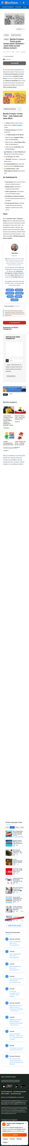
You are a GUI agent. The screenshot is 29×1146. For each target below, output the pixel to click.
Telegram (5, 1142)
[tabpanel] (14, 876)
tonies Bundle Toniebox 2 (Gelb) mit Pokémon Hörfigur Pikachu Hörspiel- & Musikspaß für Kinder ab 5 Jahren (8, 420)
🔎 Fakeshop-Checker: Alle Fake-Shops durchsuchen (16, 1049)
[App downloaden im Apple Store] (7, 1086)
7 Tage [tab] (21, 827)
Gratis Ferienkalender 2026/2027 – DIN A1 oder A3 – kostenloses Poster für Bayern (16, 1036)
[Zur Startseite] (11, 3)
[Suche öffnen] (20, 2)
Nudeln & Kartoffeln (15, 35)
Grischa (14, 253)
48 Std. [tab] (16, 827)
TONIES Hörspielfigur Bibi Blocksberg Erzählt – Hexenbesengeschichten (10, 445)
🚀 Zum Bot (14, 1134)
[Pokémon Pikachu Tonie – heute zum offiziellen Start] (20, 407)
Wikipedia (9, 289)
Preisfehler (18, 7)
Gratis (24, 7)
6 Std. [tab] (7, 827)
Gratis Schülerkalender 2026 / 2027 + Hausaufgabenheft (15, 943)
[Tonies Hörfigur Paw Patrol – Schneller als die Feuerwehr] (20, 433)
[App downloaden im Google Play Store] (20, 1086)
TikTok (9, 296)
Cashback (6, 35)
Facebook (18, 289)
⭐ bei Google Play (20, 1091)
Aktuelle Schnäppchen (8, 7)
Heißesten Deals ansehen (14, 925)
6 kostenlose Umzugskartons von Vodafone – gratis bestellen (15, 994)
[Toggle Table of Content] (18, 109)
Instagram (18, 293)
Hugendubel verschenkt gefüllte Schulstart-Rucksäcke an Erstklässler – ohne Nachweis (16, 1008)
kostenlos (9, 78)
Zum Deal (13, 63)
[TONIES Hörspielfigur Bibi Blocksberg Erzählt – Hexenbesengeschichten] (8, 433)
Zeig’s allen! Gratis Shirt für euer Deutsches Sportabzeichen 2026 (16, 980)
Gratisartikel (18, 1102)
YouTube (14, 299)
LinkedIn (18, 296)
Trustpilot (5, 1093)
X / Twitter (9, 293)
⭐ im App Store (6, 1091)
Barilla (22, 74)
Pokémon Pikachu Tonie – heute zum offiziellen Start (20, 417)
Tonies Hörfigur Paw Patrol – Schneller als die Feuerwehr (20, 443)
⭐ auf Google (16, 1093)
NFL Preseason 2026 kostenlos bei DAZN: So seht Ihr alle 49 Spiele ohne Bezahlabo (16, 1061)
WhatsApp (19, 1139)
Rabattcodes (4, 1104)
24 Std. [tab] (12, 827)
